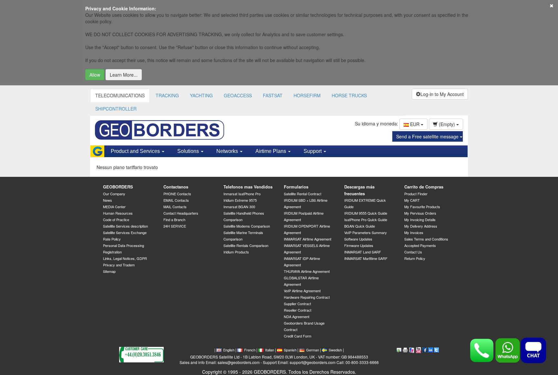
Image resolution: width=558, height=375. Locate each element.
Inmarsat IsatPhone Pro (242, 193)
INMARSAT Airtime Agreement (307, 238)
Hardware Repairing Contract (307, 297)
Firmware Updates (358, 245)
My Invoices (413, 232)
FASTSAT (273, 95)
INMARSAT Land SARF (362, 251)
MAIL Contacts (175, 206)
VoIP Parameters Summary (365, 232)
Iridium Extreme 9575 (240, 200)
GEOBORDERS (118, 187)
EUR (415, 124)
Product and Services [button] (136, 151)
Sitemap (109, 271)
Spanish (290, 349)
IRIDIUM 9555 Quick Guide (365, 213)
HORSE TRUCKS (349, 95)
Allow (94, 74)
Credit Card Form (297, 335)
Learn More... (124, 74)
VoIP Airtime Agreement (302, 290)
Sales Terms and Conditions (426, 238)
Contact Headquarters (180, 213)
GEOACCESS (238, 95)
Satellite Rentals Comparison (245, 245)
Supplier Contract (297, 303)
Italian (269, 349)
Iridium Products (236, 251)
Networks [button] (227, 151)
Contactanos (175, 187)
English (228, 349)
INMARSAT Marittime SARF (366, 258)
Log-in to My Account (442, 94)
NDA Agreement (296, 316)
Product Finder (416, 193)
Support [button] (313, 151)
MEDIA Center (114, 206)
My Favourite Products (422, 206)
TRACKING (167, 95)
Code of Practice (116, 219)
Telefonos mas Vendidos (248, 187)
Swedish (335, 349)
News (107, 200)
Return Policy (414, 258)
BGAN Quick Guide (359, 226)
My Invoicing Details (420, 219)
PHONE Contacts (177, 193)
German (312, 349)
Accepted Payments (420, 245)
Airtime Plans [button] (271, 151)
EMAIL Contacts (176, 200)
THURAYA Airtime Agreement (307, 271)
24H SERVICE (174, 226)
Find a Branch (174, 219)
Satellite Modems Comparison (246, 226)
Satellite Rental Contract (302, 193)
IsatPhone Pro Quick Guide (365, 219)
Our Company (114, 193)
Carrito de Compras (423, 187)
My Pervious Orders (420, 213)
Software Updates (358, 238)
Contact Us (413, 251)
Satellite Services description (125, 226)
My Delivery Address (420, 226)
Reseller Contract (297, 310)
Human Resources (118, 213)
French (249, 349)
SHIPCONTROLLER (116, 108)
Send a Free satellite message (428, 136)
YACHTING (201, 95)
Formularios (296, 187)
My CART (412, 200)
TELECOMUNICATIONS (120, 95)
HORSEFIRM (307, 95)
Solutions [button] (188, 151)
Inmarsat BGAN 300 (239, 206)
